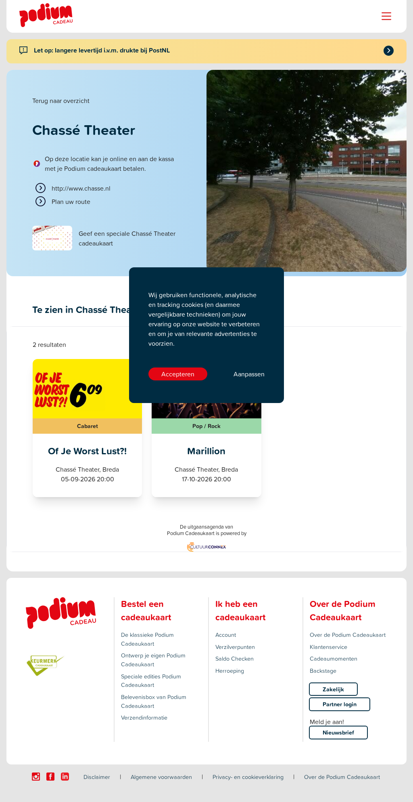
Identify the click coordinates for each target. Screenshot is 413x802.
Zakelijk (333, 689)
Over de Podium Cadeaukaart (348, 634)
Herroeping (229, 670)
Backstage (323, 670)
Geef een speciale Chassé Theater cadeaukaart (127, 238)
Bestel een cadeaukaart (146, 610)
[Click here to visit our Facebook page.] (50, 777)
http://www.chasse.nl (81, 188)
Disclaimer (96, 777)
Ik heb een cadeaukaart (240, 610)
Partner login (340, 704)
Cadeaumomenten (333, 658)
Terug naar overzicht (61, 100)
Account (225, 634)
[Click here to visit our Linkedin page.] (65, 777)
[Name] (386, 16)
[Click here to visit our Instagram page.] (36, 777)
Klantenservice (328, 646)
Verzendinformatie (144, 717)
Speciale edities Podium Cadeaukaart (151, 680)
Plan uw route (71, 201)
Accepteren (177, 374)
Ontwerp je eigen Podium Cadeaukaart (153, 659)
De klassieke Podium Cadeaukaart (147, 639)
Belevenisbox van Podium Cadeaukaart (153, 701)
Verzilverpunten (235, 646)
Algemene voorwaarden (161, 777)
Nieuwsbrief (338, 732)
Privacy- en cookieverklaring (248, 777)
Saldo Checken (234, 658)
